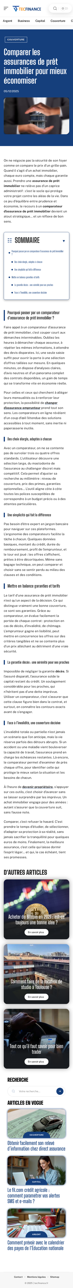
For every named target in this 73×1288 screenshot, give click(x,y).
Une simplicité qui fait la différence (27, 269)
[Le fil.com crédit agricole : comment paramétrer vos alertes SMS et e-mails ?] (36, 1170)
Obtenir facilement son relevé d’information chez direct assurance (36, 1146)
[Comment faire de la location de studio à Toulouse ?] (36, 974)
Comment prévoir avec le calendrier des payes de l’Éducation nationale (35, 1245)
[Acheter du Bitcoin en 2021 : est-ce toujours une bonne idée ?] (36, 909)
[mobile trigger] (7, 8)
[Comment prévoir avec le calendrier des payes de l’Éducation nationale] (36, 1223)
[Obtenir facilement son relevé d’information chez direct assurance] (36, 1123)
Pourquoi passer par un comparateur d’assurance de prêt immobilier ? (37, 253)
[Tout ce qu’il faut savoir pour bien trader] (36, 1039)
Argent (36, 1234)
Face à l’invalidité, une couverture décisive (30, 292)
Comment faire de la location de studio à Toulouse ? (36, 984)
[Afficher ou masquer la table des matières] (52, 241)
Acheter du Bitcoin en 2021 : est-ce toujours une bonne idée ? (36, 919)
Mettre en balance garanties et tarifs (25, 277)
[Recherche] (55, 8)
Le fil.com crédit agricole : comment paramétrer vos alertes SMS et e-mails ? (33, 1195)
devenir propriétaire (37, 787)
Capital (36, 1182)
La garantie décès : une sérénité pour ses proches (33, 284)
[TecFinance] (27, 8)
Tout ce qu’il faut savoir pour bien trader (36, 1049)
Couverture (16, 39)
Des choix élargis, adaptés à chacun (28, 261)
